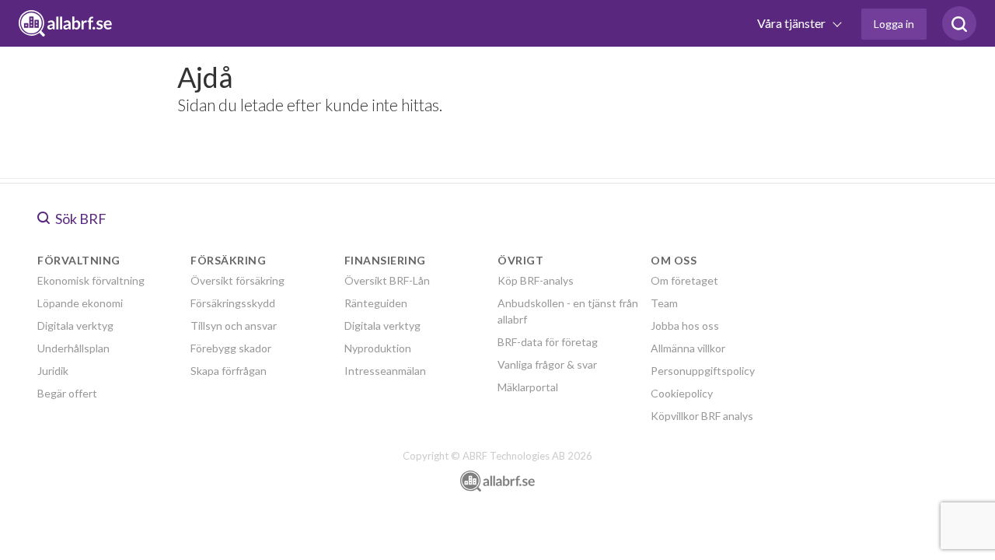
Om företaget (684, 280)
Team (664, 303)
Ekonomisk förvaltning (91, 280)
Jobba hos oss (685, 325)
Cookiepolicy (682, 393)
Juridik (52, 370)
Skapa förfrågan (228, 370)
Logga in (894, 23)
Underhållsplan (73, 348)
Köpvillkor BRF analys (702, 415)
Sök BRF (79, 218)
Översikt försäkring (237, 280)
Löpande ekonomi (80, 303)
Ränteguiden (375, 303)
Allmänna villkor (688, 348)
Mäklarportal (528, 387)
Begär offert (67, 393)
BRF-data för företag (548, 341)
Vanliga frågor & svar (547, 364)
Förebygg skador (230, 348)
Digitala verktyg (75, 325)
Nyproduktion (377, 348)
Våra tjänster (792, 23)
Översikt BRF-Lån (387, 280)
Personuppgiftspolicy (703, 370)
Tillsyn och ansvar (233, 325)
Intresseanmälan (385, 370)
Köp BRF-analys (536, 280)
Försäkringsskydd (232, 303)
